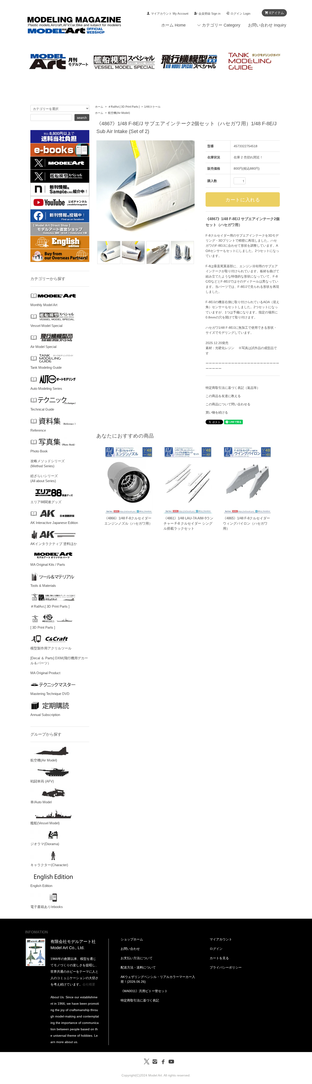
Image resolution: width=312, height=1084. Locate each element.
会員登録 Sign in (209, 13)
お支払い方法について (137, 958)
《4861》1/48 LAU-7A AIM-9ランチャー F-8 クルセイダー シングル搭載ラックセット (188, 523)
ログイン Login (240, 13)
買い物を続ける (217, 412)
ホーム (99, 106)
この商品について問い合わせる (228, 404)
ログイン (216, 949)
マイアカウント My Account (169, 13)
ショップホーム (132, 939)
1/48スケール (152, 106)
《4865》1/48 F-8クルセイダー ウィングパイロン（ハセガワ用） (246, 523)
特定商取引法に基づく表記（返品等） (233, 388)
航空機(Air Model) (119, 113)
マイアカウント (221, 939)
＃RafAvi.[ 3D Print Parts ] (124, 106)
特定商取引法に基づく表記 (140, 1000)
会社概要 (88, 984)
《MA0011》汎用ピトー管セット (144, 991)
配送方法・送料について (138, 967)
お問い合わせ (130, 949)
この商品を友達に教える (223, 396)
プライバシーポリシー (226, 967)
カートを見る (219, 958)
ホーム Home (173, 25)
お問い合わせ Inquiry (267, 25)
